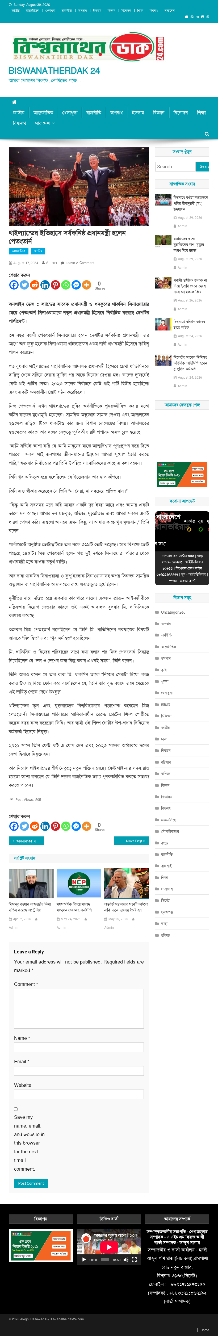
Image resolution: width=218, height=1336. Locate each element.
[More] (86, 285)
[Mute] (126, 1259)
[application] (109, 1247)
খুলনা (164, 681)
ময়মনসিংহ (168, 820)
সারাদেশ (170, 11)
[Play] (84, 1259)
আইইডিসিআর (197, 574)
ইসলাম (97, 11)
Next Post (134, 841)
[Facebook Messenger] (76, 285)
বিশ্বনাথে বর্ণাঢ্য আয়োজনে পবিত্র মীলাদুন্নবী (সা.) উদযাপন (191, 203)
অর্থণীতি (166, 635)
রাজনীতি (67, 11)
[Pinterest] (55, 285)
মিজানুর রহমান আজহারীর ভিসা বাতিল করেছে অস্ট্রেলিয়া (30, 907)
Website (22, 1085)
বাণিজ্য (165, 773)
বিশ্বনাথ (154, 11)
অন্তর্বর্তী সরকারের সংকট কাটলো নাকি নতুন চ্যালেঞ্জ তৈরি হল (126, 907)
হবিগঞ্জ (165, 935)
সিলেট (165, 900)
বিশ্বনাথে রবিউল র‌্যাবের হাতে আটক (189, 324)
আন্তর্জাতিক (32, 11)
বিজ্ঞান (111, 11)
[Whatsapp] (65, 285)
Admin (51, 263)
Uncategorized (173, 612)
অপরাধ (82, 11)
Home (204, 1330)
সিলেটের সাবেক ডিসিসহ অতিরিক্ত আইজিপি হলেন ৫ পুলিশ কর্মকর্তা (190, 363)
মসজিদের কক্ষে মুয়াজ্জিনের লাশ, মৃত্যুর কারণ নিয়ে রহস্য (189, 244)
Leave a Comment (80, 263)
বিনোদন (126, 11)
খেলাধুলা (50, 11)
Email (21, 1061)
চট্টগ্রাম (165, 704)
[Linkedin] (45, 285)
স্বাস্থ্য (164, 923)
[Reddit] (34, 285)
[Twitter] (24, 285)
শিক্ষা (140, 11)
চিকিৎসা (166, 716)
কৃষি (163, 670)
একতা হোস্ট (188, 581)
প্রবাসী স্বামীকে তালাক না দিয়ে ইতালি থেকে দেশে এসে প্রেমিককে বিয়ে (190, 286)
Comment (26, 984)
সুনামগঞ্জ (167, 912)
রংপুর (165, 843)
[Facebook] (14, 285)
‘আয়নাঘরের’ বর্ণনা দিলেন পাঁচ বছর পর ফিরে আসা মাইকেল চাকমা (30, 841)
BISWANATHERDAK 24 (54, 70)
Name (22, 1038)
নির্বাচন (166, 750)
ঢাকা (164, 739)
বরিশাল (166, 762)
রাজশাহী (166, 866)
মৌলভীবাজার (170, 831)
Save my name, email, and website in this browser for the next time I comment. (29, 1143)
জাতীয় (15, 11)
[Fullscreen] (134, 1259)
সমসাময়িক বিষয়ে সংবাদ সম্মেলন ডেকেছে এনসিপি (74, 907)
